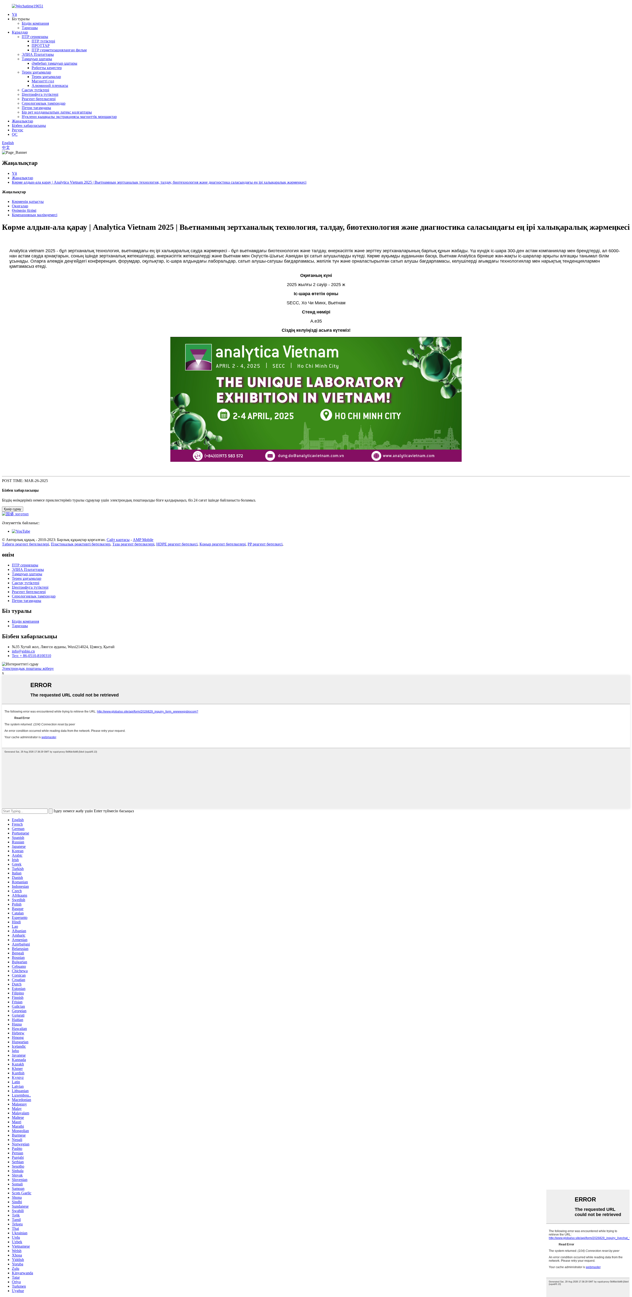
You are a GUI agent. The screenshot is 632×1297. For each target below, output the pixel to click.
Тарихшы (30, 28)
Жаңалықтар (22, 121)
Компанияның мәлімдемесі (34, 215)
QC (15, 134)
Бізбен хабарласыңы (29, 125)
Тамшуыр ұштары (37, 59)
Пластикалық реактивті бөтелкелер (80, 544)
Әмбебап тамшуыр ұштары (54, 63)
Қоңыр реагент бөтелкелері (222, 544)
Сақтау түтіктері (35, 90)
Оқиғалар (20, 206)
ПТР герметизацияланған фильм (59, 50)
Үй (14, 14)
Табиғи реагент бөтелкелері (25, 544)
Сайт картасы (118, 540)
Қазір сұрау (12, 509)
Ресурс (17, 130)
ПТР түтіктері (43, 41)
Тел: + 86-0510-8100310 (31, 656)
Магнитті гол (43, 81)
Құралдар (20, 32)
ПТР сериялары (35, 37)
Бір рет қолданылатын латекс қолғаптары (57, 112)
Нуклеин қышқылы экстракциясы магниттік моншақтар (69, 117)
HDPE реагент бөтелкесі (177, 544)
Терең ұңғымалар (36, 72)
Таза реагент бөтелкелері (133, 544)
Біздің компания (35, 23)
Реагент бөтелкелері (39, 99)
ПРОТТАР (41, 45)
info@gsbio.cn (23, 651)
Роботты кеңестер (47, 68)
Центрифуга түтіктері (40, 94)
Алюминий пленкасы (50, 85)
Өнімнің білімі (24, 210)
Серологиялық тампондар (43, 103)
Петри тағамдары (36, 108)
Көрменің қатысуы (28, 201)
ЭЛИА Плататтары (38, 54)
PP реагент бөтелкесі (265, 544)
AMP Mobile (143, 540)
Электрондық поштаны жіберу (28, 668)
